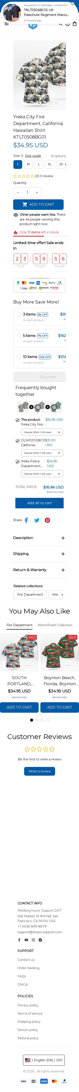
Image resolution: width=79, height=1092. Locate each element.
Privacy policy (28, 1005)
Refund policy (28, 1038)
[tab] (40, 102)
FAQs (22, 976)
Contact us (26, 960)
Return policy (28, 1030)
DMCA (23, 985)
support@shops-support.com (40, 932)
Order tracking (29, 968)
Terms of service (30, 1014)
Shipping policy (29, 1022)
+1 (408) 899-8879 (32, 926)
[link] (12, 13)
